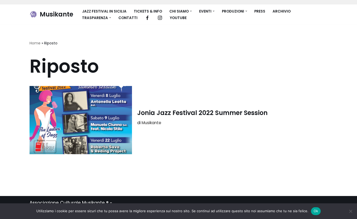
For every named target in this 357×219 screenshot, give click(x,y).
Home (35, 43)
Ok (316, 211)
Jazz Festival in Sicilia (104, 11)
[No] (350, 211)
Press (259, 11)
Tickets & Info (148, 11)
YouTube (178, 17)
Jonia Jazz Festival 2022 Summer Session (202, 112)
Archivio (282, 11)
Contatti (127, 17)
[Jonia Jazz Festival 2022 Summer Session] (81, 120)
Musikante (151, 122)
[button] (191, 11)
